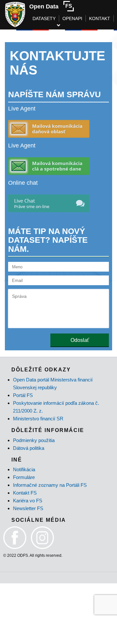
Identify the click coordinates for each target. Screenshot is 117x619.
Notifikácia (24, 469)
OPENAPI (72, 18)
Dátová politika (28, 448)
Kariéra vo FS (27, 500)
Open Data (43, 6)
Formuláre (24, 477)
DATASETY (44, 18)
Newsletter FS (28, 508)
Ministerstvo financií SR (38, 418)
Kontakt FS (25, 493)
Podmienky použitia (34, 440)
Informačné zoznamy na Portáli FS (50, 485)
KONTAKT (99, 18)
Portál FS (23, 395)
